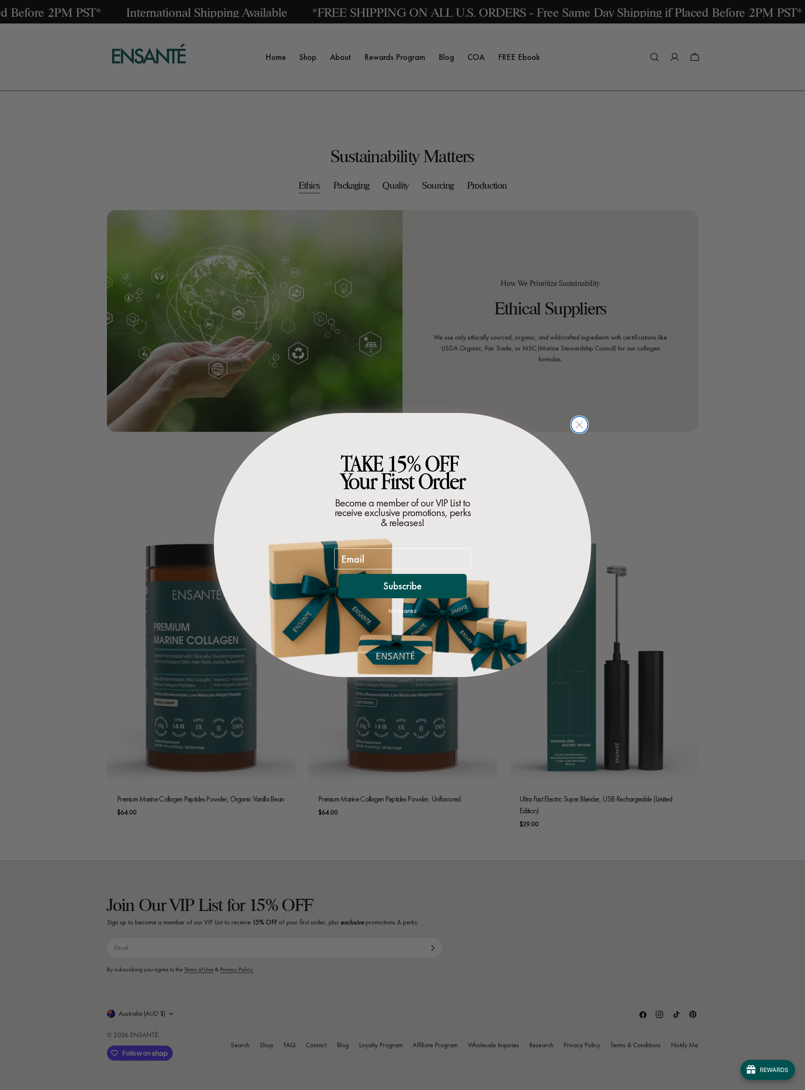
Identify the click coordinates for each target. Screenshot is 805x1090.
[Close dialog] (579, 424)
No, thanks (403, 611)
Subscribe (402, 585)
